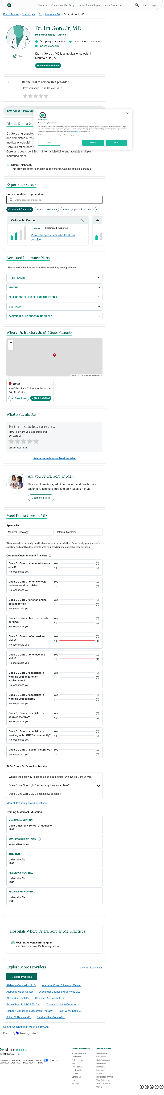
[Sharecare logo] (34, 1049)
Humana (13, 287)
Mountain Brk (52, 14)
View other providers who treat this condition (53, 237)
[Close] (127, 113)
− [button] (11, 347)
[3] (35, 95)
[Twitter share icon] (156, 1088)
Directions (20, 398)
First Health (16, 277)
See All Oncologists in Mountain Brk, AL (26, 1026)
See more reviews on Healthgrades (54, 458)
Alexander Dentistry (17, 998)
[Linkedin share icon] (151, 1088)
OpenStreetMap (86, 375)
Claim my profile (41, 498)
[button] (49, 555)
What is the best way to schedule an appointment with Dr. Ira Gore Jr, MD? (50, 777)
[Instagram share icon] (146, 1088)
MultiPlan (14, 306)
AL (40, 14)
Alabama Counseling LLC (21, 985)
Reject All (93, 142)
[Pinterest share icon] (161, 1088)
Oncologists (28, 14)
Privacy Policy (74, 131)
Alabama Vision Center (19, 991)
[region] (82, 129)
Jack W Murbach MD (70, 1011)
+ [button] (11, 342)
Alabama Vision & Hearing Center (61, 985)
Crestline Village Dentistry (61, 1004)
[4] (41, 95)
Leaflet (73, 375)
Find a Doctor (11, 14)
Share (21, 56)
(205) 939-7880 (42, 398)
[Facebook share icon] (141, 1088)
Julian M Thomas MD (18, 1017)
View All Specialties (91, 967)
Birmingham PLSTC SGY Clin (23, 1004)
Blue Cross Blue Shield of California (32, 297)
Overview (13, 111)
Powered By (9, 1033)
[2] (30, 95)
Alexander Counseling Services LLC (60, 991)
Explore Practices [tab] (22, 977)
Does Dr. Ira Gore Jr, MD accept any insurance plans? (39, 785)
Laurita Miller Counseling (51, 1017)
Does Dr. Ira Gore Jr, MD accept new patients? (35, 793)
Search (137, 5)
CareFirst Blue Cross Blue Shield (30, 316)
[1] (24, 95)
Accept (116, 142)
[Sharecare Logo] (8, 5)
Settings (49, 142)
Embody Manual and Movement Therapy (29, 1011)
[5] (46, 95)
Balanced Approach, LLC (49, 998)
